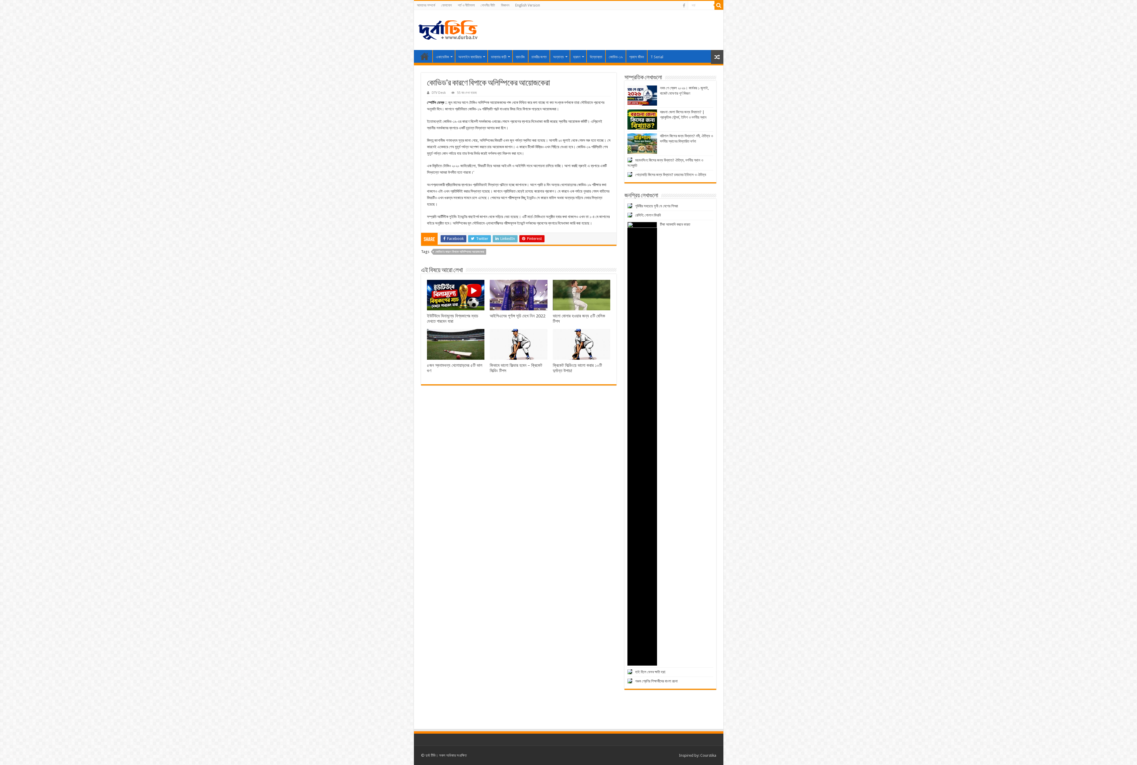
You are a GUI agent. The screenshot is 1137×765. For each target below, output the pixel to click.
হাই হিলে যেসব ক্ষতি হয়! (650, 672)
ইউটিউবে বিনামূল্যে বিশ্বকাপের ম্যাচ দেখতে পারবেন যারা (452, 318)
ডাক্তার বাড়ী (498, 57)
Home (424, 56)
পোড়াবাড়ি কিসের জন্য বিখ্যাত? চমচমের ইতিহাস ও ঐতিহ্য (670, 174)
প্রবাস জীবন (636, 57)
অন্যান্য (558, 57)
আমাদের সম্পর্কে (426, 5)
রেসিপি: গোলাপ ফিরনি (648, 215)
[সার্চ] (718, 5)
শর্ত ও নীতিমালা (466, 5)
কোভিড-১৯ (616, 57)
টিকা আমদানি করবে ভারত (675, 224)
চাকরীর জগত (539, 57)
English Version (527, 5)
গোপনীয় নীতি (488, 5)
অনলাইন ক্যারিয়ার (469, 57)
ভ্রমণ (576, 57)
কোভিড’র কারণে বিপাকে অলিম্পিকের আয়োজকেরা (459, 252)
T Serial (657, 57)
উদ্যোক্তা (596, 57)
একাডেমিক (442, 57)
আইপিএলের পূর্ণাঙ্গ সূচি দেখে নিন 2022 (517, 316)
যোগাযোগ (446, 5)
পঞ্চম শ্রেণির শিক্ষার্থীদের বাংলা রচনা (656, 681)
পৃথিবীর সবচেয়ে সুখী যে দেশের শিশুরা (656, 206)
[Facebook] (684, 5)
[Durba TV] (448, 29)
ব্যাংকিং (520, 57)
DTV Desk (439, 93)
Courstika (708, 755)
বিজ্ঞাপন (505, 5)
